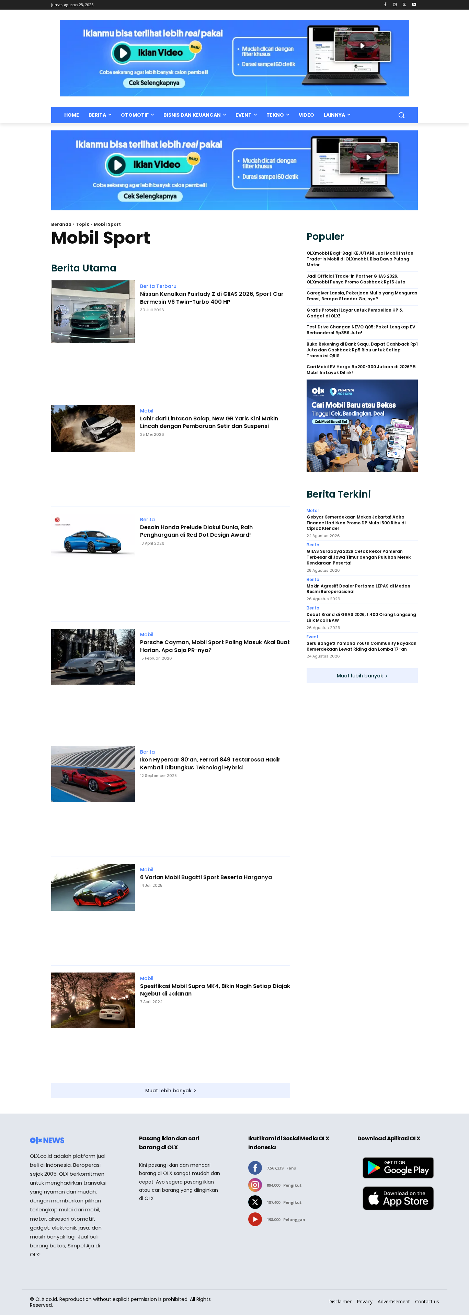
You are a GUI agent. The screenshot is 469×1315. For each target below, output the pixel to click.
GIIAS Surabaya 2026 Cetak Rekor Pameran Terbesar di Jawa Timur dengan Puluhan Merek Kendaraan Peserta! (359, 557)
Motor (313, 511)
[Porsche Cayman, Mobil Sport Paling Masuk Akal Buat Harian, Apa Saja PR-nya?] (93, 680)
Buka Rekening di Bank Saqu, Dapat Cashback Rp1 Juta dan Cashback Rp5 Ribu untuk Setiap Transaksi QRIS (362, 350)
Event (313, 637)
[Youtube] (414, 5)
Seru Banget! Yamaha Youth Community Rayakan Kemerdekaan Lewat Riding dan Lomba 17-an (361, 646)
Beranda (61, 224)
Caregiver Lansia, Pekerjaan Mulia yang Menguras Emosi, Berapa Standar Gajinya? (362, 296)
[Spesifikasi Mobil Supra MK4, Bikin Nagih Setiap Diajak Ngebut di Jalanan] (93, 1024)
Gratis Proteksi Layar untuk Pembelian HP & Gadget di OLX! (355, 313)
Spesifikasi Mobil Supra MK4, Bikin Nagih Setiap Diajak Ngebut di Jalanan (215, 990)
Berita (147, 519)
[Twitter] (404, 5)
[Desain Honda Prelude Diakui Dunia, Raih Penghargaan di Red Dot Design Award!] (93, 564)
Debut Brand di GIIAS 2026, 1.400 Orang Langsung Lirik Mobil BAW (361, 617)
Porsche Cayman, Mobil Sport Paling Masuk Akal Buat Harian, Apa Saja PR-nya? (215, 646)
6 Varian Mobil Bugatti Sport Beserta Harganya (206, 877)
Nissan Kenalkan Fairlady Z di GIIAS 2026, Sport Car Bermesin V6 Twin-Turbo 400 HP (212, 297)
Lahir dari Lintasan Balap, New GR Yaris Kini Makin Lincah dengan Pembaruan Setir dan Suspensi (209, 422)
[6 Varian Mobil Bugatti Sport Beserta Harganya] (93, 911)
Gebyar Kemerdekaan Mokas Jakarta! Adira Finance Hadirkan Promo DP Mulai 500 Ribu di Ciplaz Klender (356, 523)
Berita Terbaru (158, 286)
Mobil (146, 410)
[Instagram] (395, 5)
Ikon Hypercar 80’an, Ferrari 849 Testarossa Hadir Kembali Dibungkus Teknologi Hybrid (210, 763)
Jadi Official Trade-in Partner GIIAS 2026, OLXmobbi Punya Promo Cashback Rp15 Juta (356, 279)
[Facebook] (385, 5)
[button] (401, 115)
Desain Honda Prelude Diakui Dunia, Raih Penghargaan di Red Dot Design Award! (196, 531)
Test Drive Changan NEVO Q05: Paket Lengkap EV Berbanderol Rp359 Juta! (361, 330)
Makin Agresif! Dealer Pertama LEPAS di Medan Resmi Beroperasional (358, 589)
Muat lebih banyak (168, 1090)
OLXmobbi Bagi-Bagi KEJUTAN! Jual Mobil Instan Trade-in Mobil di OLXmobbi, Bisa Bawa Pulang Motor (360, 259)
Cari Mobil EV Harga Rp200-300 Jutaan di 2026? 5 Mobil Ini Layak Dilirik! (361, 369)
